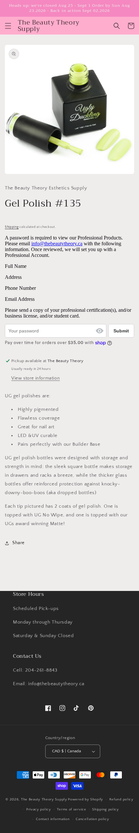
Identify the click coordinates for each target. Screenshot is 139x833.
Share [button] (18, 542)
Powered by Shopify (85, 799)
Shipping (12, 227)
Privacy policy (38, 809)
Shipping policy (105, 809)
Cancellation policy (92, 819)
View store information (35, 378)
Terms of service (71, 809)
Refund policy (121, 799)
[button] (8, 26)
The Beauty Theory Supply (44, 799)
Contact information (53, 819)
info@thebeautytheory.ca (56, 243)
